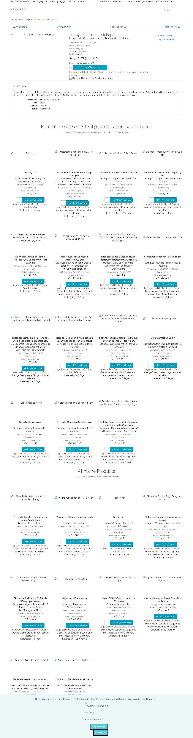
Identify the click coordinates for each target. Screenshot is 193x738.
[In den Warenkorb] (19, 200)
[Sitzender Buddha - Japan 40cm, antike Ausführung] (30, 497)
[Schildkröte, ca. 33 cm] (30, 402)
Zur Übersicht (20, 27)
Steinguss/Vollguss (49, 99)
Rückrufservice (76, 1)
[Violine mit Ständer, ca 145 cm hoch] (74, 497)
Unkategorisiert (93, 719)
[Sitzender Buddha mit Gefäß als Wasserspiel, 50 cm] (30, 579)
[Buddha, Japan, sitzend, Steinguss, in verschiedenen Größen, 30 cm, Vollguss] (118, 402)
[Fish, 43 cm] (30, 153)
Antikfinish (45, 109)
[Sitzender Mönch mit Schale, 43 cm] (74, 402)
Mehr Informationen (33, 200)
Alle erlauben (99, 727)
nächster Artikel (172, 27)
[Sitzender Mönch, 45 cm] (74, 579)
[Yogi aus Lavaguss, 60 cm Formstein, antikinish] (163, 579)
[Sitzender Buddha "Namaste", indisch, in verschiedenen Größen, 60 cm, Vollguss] (118, 318)
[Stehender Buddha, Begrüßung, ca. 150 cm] (163, 497)
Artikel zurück (64, 27)
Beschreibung (20, 86)
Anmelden (168, 10)
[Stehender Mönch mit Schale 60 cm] (118, 153)
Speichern (100, 732)
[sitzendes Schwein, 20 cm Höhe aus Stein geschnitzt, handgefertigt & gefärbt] (30, 318)
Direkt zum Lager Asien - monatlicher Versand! (151, 1)
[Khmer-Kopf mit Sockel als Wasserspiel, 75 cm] (74, 237)
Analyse (89, 712)
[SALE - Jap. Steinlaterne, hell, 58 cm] (74, 660)
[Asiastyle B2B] (18, 9)
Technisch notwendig (96, 705)
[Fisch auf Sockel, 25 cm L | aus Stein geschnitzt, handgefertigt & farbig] (74, 318)
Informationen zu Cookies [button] (141, 699)
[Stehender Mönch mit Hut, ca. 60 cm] (163, 237)
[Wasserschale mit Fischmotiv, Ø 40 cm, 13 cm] (74, 153)
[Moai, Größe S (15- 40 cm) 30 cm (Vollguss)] (118, 579)
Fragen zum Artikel (166, 40)
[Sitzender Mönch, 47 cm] (163, 318)
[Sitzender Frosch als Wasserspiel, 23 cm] (163, 153)
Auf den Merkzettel (166, 36)
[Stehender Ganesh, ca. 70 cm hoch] (30, 660)
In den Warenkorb (91, 67)
